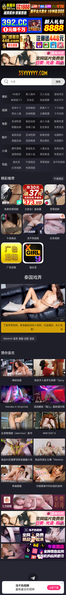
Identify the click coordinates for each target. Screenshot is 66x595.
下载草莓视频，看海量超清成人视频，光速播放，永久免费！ (33, 327)
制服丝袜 (16, 127)
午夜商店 (30, 162)
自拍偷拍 (30, 107)
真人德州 (30, 94)
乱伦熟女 (44, 127)
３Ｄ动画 (59, 107)
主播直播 (44, 113)
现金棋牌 (44, 100)
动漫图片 (59, 134)
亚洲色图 (30, 134)
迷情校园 (16, 154)
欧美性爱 (59, 121)
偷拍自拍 (30, 121)
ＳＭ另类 (59, 113)
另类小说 (30, 154)
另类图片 (59, 140)
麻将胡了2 (16, 100)
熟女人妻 (16, 113)
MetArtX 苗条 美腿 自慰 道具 (18, 338)
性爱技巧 (59, 154)
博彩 (4, 96)
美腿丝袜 (16, 140)
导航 (4, 164)
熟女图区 (44, 140)
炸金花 (30, 100)
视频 (4, 110)
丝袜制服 (30, 113)
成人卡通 (44, 121)
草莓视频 (44, 162)
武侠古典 (59, 148)
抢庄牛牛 (59, 100)
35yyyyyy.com (33, 73)
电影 (4, 124)
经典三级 (30, 127)
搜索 (58, 81)
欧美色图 (44, 134)
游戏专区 (59, 94)
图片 (4, 137)
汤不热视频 (59, 162)
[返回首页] (61, 588)
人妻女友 (44, 148)
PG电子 (16, 94)
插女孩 (16, 162)
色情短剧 (30, 167)
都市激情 (16, 148)
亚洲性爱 (16, 121)
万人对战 (44, 94)
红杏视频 (16, 167)
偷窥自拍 (16, 134)
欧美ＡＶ (44, 107)
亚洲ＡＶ (16, 107)
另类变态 (59, 127)
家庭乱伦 (30, 148)
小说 (4, 151)
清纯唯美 (30, 140)
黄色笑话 (44, 154)
